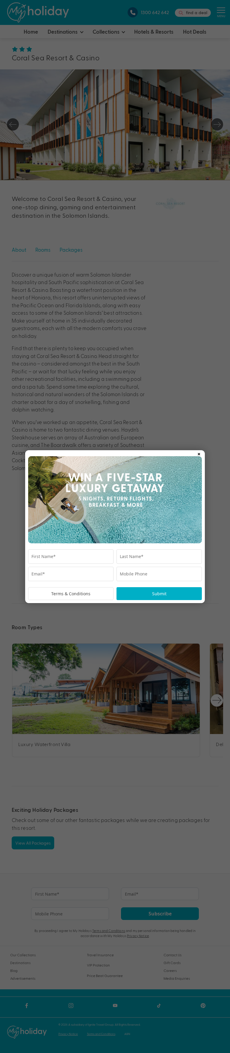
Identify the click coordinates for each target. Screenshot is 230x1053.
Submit (159, 593)
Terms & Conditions (70, 593)
